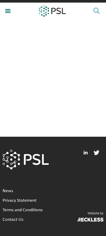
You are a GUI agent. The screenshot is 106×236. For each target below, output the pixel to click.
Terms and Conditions (23, 210)
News (8, 191)
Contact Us (13, 219)
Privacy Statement (20, 200)
